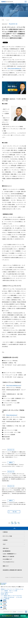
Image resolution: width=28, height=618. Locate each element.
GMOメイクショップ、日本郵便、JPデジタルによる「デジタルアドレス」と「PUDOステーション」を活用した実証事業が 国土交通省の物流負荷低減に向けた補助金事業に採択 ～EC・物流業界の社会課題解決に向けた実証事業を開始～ (14, 477)
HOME (3, 19)
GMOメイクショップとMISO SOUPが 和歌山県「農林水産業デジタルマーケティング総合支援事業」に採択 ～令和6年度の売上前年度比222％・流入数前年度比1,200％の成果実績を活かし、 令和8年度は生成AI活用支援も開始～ (14, 491)
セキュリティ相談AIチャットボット (7, 592)
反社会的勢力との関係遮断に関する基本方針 (12, 570)
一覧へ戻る (14, 511)
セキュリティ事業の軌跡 (5, 598)
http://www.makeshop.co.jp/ (13, 385)
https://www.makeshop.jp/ (14, 68)
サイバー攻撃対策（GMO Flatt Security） (8, 597)
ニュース (7, 19)
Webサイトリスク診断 (13, 590)
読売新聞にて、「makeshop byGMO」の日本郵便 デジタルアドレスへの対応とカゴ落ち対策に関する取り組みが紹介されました (14, 504)
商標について (5, 566)
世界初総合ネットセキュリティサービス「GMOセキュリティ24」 (12, 589)
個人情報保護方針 (6, 551)
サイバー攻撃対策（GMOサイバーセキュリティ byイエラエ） (11, 595)
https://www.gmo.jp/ (11, 415)
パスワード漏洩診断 (4, 590)
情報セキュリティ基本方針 (8, 556)
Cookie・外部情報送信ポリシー (10, 553)
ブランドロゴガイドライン (8, 562)
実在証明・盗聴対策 (4, 593)
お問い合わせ (5, 548)
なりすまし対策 (19, 597)
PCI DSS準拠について (7, 559)
